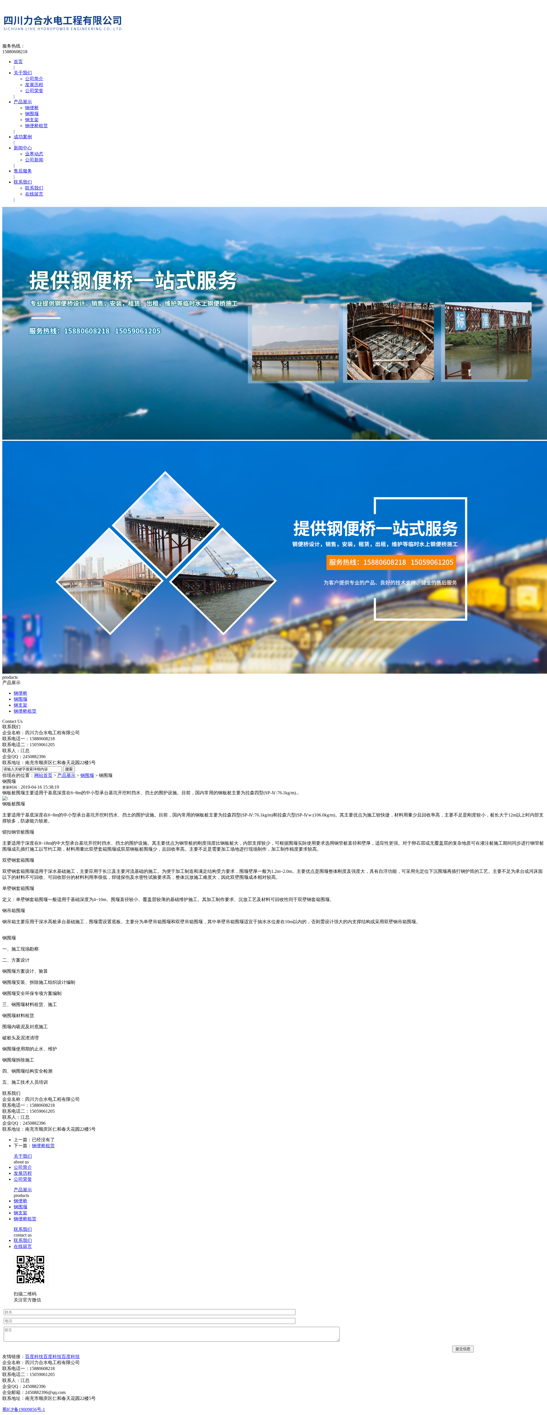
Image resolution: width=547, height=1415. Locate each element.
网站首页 (43, 775)
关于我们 (23, 72)
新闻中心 (23, 147)
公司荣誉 (34, 90)
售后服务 (23, 170)
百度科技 (34, 1356)
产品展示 (23, 101)
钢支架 (32, 119)
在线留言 (34, 194)
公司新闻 (34, 159)
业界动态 (34, 153)
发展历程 (34, 84)
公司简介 (34, 78)
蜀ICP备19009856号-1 (23, 1409)
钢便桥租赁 (36, 125)
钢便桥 (32, 107)
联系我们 (23, 182)
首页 (18, 61)
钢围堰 (32, 113)
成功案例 (23, 136)
